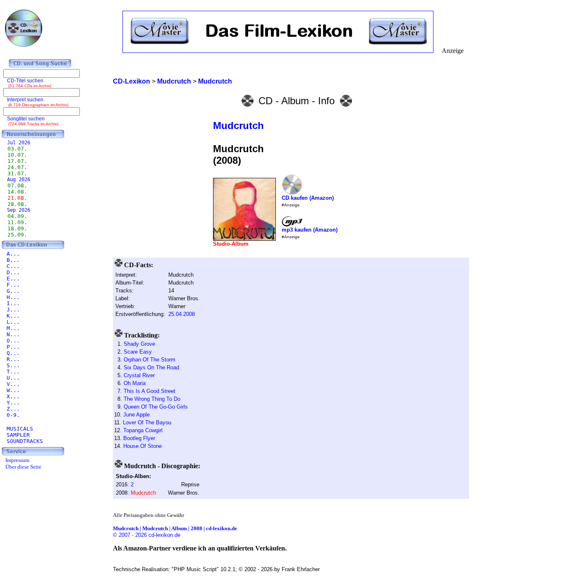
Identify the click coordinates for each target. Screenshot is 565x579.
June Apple (136, 415)
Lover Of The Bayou (147, 422)
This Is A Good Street (149, 391)
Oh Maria (135, 383)
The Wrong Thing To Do (152, 399)
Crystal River (139, 375)
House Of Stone (142, 446)
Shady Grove (139, 344)
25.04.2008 (181, 314)
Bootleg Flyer (139, 438)
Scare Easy (138, 352)
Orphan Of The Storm (149, 359)
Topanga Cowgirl (143, 430)
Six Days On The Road (151, 367)
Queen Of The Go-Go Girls (156, 407)
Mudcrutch (238, 125)
